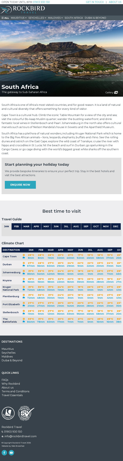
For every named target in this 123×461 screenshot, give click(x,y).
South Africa (74, 17)
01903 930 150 (41, 2)
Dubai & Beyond (95, 17)
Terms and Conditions (15, 391)
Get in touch (95, 2)
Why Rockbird (11, 383)
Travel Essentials (12, 395)
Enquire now (20, 184)
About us (115, 2)
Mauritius (8, 348)
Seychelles (8, 352)
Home (5, 23)
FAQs (5, 379)
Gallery (109, 92)
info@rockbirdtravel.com (21, 436)
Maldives (7, 356)
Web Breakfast (17, 446)
